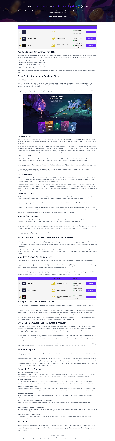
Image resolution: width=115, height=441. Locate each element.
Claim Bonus (91, 32)
